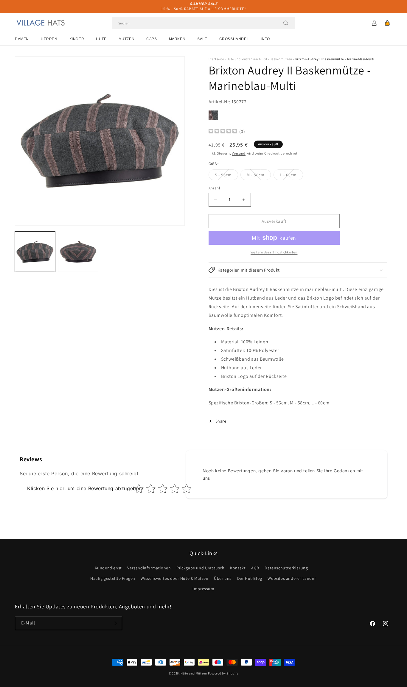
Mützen (127, 39)
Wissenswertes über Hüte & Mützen (174, 578)
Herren (49, 39)
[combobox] (203, 23)
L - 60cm (291, 176)
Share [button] (220, 421)
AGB (255, 568)
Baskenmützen (281, 59)
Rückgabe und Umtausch (200, 568)
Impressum (203, 588)
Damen (22, 39)
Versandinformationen (149, 568)
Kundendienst (108, 568)
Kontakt (238, 568)
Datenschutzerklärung (286, 568)
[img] (223, 132)
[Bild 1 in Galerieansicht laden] (35, 252)
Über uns (223, 578)
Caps (151, 39)
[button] (387, 23)
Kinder (76, 39)
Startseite (216, 59)
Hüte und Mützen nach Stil (247, 59)
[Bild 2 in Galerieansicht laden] (78, 252)
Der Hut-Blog (249, 578)
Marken (177, 39)
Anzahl (214, 188)
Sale (202, 39)
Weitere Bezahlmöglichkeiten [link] (274, 252)
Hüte (101, 39)
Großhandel (234, 39)
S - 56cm (226, 176)
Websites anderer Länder (292, 578)
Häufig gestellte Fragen (112, 578)
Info (265, 39)
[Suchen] (286, 23)
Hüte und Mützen (194, 673)
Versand (239, 153)
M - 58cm (259, 176)
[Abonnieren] (115, 623)
